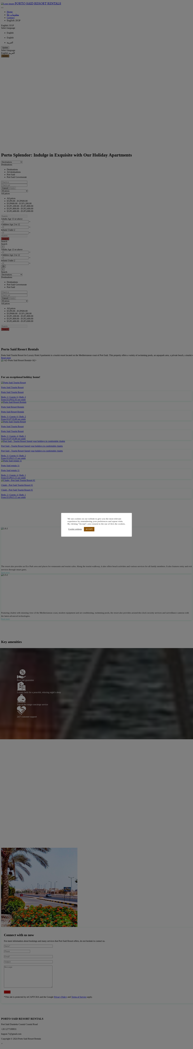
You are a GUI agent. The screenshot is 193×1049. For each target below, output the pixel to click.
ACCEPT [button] (89, 529)
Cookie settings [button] (75, 529)
